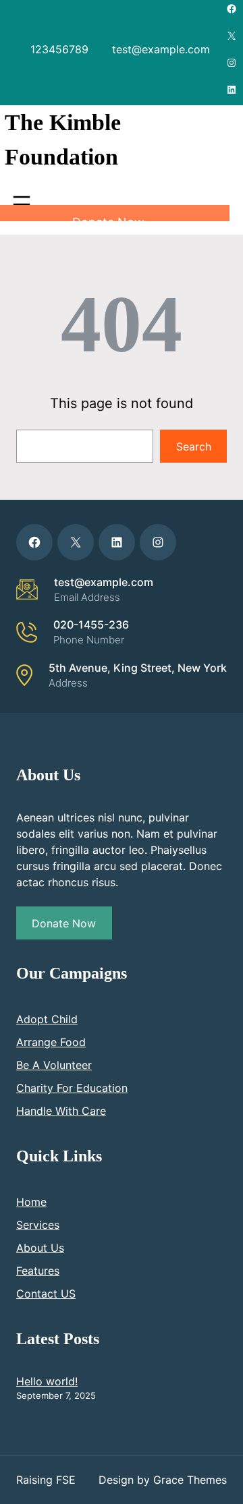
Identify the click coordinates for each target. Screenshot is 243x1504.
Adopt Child (47, 1019)
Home (31, 1202)
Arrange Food (51, 1042)
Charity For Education (72, 1088)
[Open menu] (21, 204)
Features (37, 1270)
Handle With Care (61, 1111)
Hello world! (47, 1381)
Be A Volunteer (54, 1065)
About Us (40, 1247)
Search (193, 446)
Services (37, 1225)
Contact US (46, 1293)
